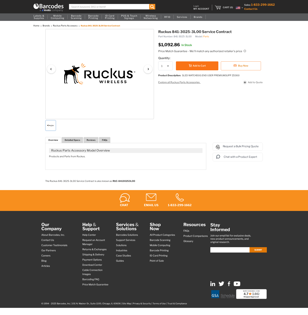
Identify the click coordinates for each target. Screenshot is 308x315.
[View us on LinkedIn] (212, 285)
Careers (45, 255)
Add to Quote (255, 82)
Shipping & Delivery (93, 254)
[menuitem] (39, 17)
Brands (46, 25)
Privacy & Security (142, 303)
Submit (258, 250)
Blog (44, 260)
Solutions (121, 245)
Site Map (126, 303)
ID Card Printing (159, 255)
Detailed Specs (72, 140)
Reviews (91, 140)
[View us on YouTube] (237, 285)
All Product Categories (162, 234)
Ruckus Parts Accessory (65, 25)
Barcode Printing (159, 250)
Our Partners (48, 250)
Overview (53, 140)
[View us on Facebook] (229, 285)
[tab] (53, 140)
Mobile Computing (160, 245)
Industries (121, 250)
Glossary (188, 241)
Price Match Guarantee (95, 284)
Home (36, 25)
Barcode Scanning (160, 240)
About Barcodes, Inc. (53, 234)
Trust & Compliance (177, 303)
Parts (206, 36)
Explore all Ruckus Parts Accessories (179, 82)
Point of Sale (157, 260)
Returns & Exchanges (94, 249)
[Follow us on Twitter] (221, 285)
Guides (120, 260)
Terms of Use (159, 303)
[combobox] (112, 6)
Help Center (89, 234)
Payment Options (92, 259)
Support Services (125, 240)
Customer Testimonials (54, 245)
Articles (45, 265)
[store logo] (48, 7)
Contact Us (250, 8)
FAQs (104, 140)
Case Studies (123, 255)
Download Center (92, 264)
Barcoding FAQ (90, 279)
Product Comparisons (195, 236)
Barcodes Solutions (127, 234)
